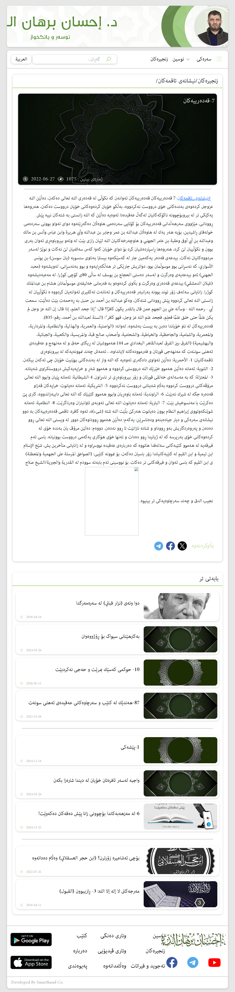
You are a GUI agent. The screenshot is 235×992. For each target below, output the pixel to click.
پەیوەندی (77, 966)
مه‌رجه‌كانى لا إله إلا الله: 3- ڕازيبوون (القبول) (99, 891)
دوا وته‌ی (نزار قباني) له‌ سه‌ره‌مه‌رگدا (108, 603)
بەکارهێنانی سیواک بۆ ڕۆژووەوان (110, 636)
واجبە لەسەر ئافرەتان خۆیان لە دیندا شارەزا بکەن (96, 780)
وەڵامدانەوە (114, 966)
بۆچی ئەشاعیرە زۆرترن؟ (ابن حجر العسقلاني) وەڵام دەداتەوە (86, 858)
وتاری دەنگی (113, 936)
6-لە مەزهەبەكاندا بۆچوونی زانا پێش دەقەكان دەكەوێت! (89, 813)
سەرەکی (204, 59)
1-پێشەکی (130, 747)
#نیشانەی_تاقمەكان (194, 198)
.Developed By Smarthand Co (37, 982)
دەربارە (80, 951)
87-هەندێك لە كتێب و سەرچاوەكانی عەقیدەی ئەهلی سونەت (84, 702)
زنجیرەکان (159, 59)
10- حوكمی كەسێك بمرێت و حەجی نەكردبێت (97, 669)
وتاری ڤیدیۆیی (112, 951)
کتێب (81, 936)
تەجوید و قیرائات (148, 966)
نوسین (178, 59)
